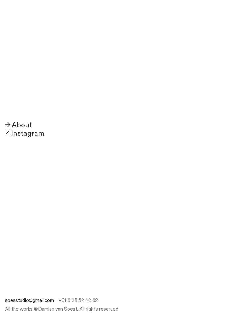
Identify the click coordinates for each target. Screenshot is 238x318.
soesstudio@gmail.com (29, 300)
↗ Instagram (24, 133)
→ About (18, 125)
